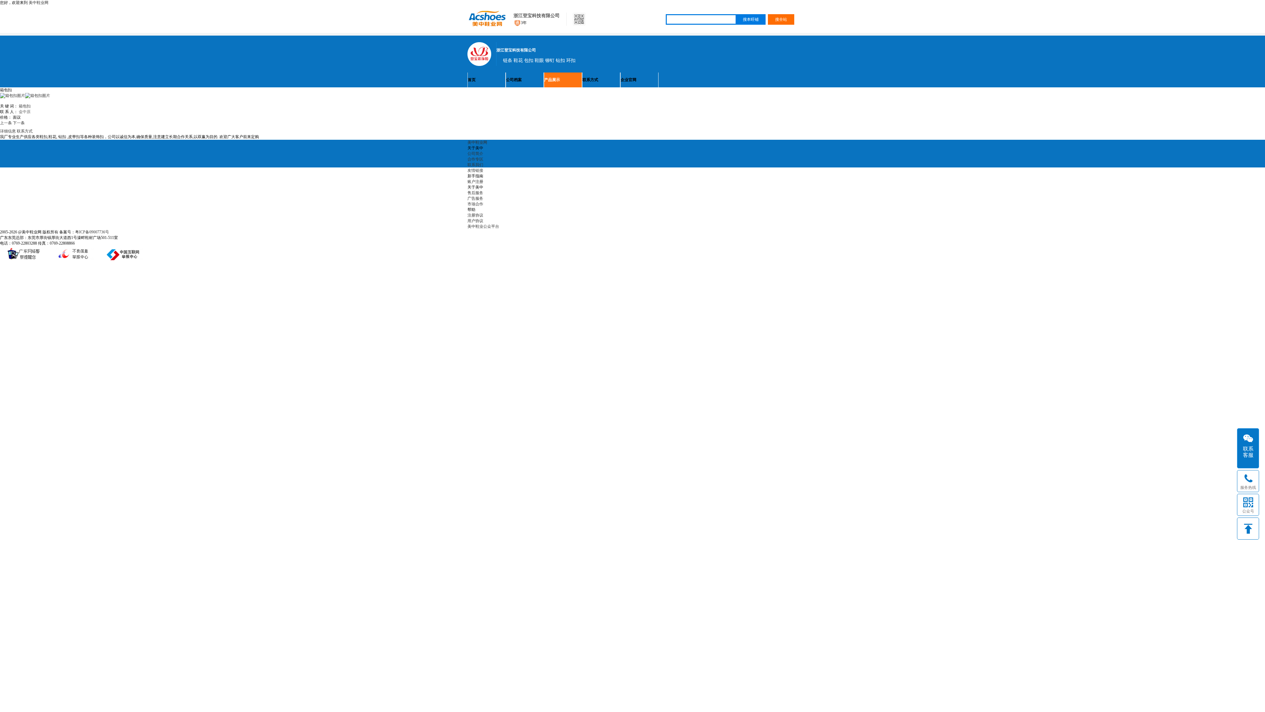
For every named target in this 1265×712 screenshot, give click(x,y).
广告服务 (475, 198)
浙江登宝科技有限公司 (537, 15)
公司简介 (475, 153)
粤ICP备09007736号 (92, 232)
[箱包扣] (37, 95)
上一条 (6, 123)
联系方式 (590, 79)
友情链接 (475, 170)
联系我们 (475, 165)
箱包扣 (25, 106)
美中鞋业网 (38, 2)
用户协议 (475, 221)
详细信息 (8, 131)
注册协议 (475, 215)
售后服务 (475, 193)
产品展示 (552, 79)
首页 (472, 79)
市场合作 (475, 204)
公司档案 (514, 79)
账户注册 (475, 181)
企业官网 (628, 79)
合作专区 (475, 159)
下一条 (19, 123)
